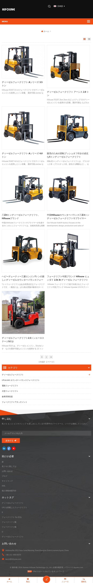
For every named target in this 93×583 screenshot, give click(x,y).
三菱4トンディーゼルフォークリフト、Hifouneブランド (21, 216)
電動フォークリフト (10, 385)
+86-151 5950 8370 (13, 554)
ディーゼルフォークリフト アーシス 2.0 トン (68, 93)
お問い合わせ (7, 471)
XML (3, 486)
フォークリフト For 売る (12, 517)
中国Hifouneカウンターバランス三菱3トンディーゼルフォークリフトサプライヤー (68, 216)
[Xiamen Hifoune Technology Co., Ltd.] (8, 9)
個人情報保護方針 (9, 490)
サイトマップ (7, 481)
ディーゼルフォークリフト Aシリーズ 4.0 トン (22, 155)
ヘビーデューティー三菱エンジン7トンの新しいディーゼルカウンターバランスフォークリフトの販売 (23, 278)
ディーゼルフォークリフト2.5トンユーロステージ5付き (23, 339)
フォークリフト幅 (9, 522)
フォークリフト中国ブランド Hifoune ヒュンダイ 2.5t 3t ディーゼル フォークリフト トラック (68, 278)
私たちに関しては (9, 466)
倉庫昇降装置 (7, 396)
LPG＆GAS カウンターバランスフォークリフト (21, 380)
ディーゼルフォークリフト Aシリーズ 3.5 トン (22, 84)
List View (89, 39)
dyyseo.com (78, 567)
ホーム (46, 31)
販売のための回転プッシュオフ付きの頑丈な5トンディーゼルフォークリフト (67, 155)
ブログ (4, 476)
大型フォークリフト (10, 391)
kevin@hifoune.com (13, 559)
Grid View (84, 39)
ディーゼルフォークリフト (13, 374)
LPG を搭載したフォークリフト (14, 507)
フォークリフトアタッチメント (14, 402)
